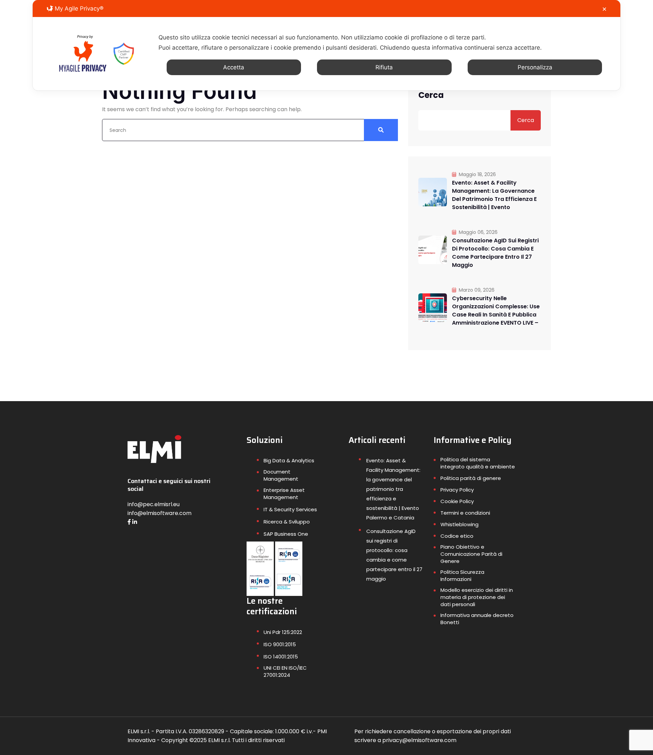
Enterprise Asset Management (284, 493)
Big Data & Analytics (289, 460)
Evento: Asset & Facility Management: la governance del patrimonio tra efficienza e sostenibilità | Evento (494, 195)
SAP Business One (286, 533)
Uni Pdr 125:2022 (283, 632)
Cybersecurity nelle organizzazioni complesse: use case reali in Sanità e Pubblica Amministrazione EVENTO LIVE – (496, 310)
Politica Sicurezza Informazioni (462, 575)
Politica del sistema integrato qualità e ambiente (477, 463)
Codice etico (456, 535)
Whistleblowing (459, 524)
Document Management (281, 475)
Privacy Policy (457, 489)
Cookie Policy (457, 501)
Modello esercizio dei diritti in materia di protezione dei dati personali (476, 597)
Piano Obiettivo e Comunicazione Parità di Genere (471, 554)
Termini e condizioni (465, 512)
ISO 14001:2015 (281, 656)
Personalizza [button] (535, 67)
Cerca (431, 95)
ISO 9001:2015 (280, 644)
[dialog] (326, 45)
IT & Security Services (290, 509)
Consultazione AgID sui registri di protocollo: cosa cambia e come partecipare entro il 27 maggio (495, 253)
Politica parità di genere (470, 478)
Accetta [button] (233, 67)
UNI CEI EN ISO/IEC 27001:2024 (285, 671)
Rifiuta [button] (384, 67)
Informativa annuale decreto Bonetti (477, 619)
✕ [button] (604, 9)
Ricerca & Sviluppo (287, 521)
